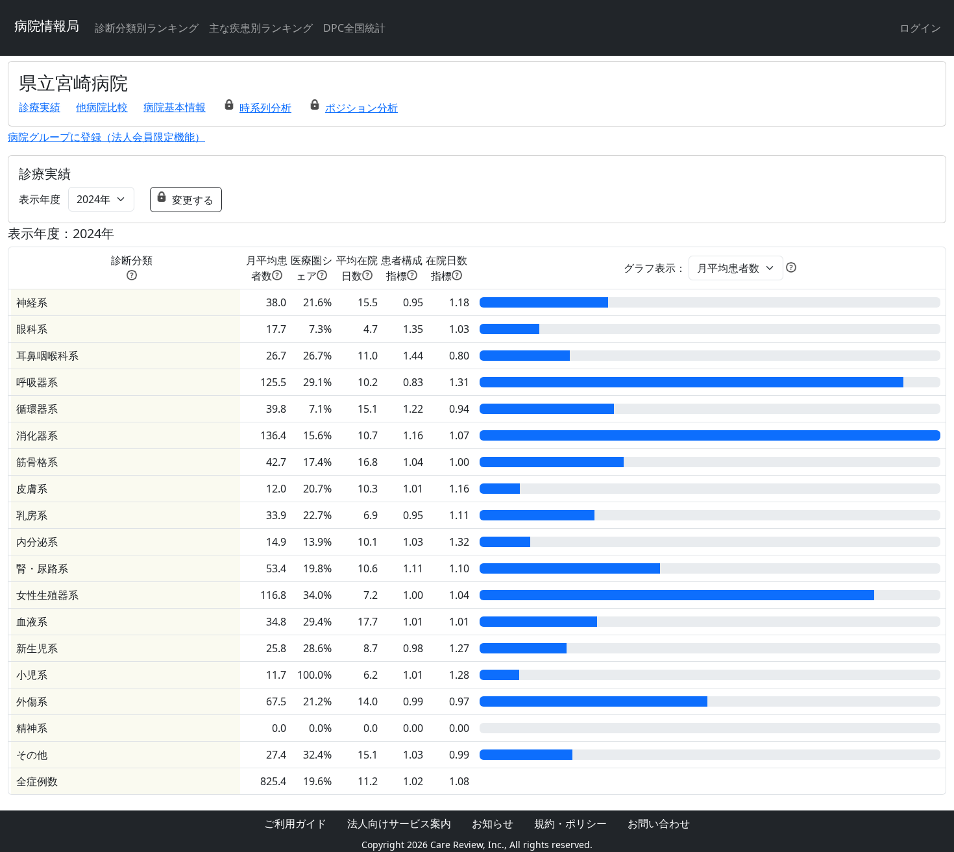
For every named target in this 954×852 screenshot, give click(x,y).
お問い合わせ (659, 823)
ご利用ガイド (295, 823)
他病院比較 (102, 107)
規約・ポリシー (570, 823)
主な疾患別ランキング (261, 28)
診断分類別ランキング (147, 28)
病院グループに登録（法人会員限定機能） (106, 137)
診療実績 (39, 107)
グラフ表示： (655, 268)
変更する (193, 200)
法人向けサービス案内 (399, 823)
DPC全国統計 (354, 28)
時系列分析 (265, 108)
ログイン (920, 28)
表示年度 (39, 199)
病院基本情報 (174, 107)
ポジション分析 (361, 108)
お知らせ (492, 823)
